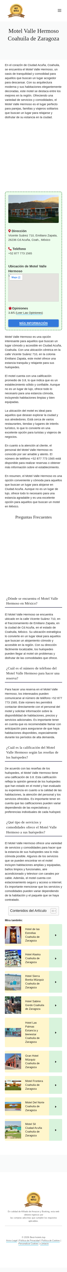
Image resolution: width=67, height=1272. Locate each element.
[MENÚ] (59, 11)
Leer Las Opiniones (29, 312)
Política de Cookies (50, 1240)
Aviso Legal (11, 1240)
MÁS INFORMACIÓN (33, 323)
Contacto (44, 1243)
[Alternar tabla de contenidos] (51, 911)
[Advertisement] (33, 157)
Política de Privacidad (29, 1240)
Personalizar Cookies (28, 1243)
